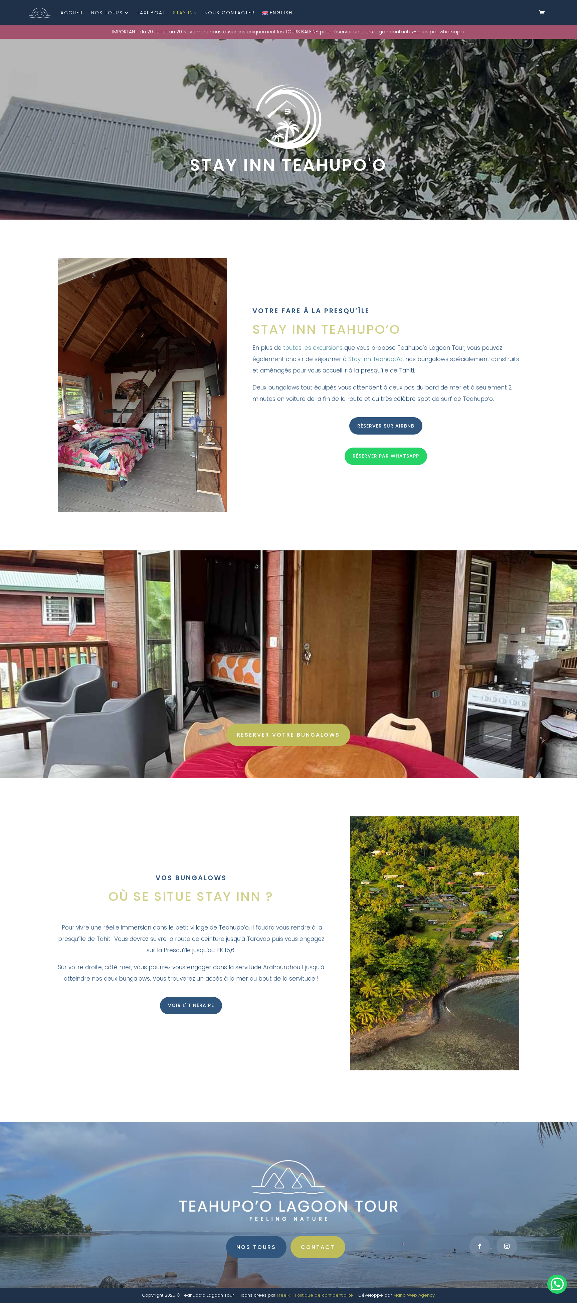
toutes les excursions (313, 348)
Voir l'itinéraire (191, 1005)
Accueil (72, 12)
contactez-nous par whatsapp (427, 31)
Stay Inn (185, 12)
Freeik (283, 1295)
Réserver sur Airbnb (385, 426)
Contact (318, 1247)
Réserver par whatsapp (386, 456)
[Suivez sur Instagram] (507, 1246)
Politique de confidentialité (324, 1295)
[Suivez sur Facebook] (479, 1246)
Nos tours (107, 12)
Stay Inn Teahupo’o (375, 359)
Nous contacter (229, 12)
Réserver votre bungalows (288, 735)
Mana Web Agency (414, 1295)
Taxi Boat (151, 12)
